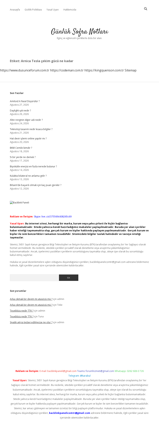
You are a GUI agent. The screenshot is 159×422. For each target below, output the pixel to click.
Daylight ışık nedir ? (20, 110)
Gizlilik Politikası (33, 9)
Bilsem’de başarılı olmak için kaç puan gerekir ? (35, 185)
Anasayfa (15, 9)
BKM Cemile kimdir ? (21, 147)
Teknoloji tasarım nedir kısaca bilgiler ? (31, 129)
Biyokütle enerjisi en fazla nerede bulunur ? (33, 166)
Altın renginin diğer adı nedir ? (26, 120)
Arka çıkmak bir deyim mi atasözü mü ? (31, 299)
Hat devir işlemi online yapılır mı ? (28, 138)
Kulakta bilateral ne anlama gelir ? (28, 175)
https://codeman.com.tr (67, 70)
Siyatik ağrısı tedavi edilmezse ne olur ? (31, 322)
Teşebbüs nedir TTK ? (21, 310)
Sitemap (131, 70)
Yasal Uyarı (53, 9)
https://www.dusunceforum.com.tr (24, 70)
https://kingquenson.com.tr (104, 70)
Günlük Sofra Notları (79, 32)
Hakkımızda (69, 9)
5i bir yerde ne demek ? (22, 157)
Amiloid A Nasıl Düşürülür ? (25, 101)
